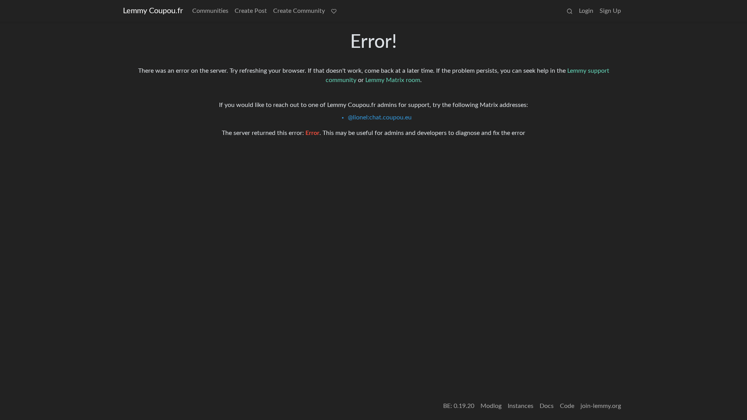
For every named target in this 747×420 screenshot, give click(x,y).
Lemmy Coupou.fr (153, 11)
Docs (547, 406)
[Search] (569, 11)
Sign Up (610, 11)
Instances (520, 406)
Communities (210, 11)
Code (567, 406)
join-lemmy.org (600, 406)
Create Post (251, 11)
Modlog (491, 406)
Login (586, 11)
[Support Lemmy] (334, 11)
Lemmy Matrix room (392, 80)
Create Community (299, 11)
